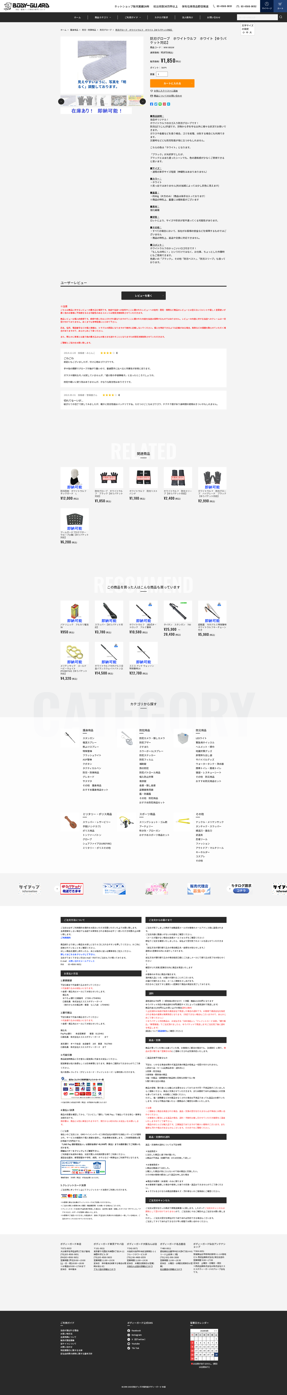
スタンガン (88, 738)
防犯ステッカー (147, 755)
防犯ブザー (145, 742)
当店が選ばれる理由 (69, 1330)
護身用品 (74, 29)
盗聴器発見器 (146, 789)
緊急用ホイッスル (205, 742)
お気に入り (166, 90)
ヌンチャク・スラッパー (208, 826)
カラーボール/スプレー (151, 751)
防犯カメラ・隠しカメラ (152, 738)
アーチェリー (146, 826)
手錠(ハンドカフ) (92, 826)
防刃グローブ (106, 29)
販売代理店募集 (67, 1340)
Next (143, 101)
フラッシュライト (92, 755)
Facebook (136, 1330)
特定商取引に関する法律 (71, 1350)
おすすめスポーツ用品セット (154, 835)
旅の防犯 (144, 768)
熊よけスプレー (91, 746)
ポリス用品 (88, 830)
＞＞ (215, 1331)
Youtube (136, 1343)
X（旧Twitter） (139, 1339)
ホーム (77, 17)
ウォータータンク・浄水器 (210, 763)
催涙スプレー (90, 742)
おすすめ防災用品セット (208, 781)
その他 (199, 860)
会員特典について (68, 1337)
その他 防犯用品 (148, 798)
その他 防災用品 (205, 776)
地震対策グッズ (204, 751)
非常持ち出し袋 (204, 755)
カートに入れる (172, 83)
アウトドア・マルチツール (210, 847)
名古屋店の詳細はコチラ (171, 1269)
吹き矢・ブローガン (149, 830)
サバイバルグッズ (205, 759)
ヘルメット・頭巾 (205, 746)
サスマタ (87, 781)
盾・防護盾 (145, 793)
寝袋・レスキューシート (208, 772)
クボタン (87, 763)
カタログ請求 (161, 17)
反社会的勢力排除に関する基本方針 (76, 1353)
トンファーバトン (92, 835)
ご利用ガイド (131, 17)
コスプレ (200, 856)
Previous (61, 101)
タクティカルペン (92, 768)
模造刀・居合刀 (204, 830)
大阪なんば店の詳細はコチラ (140, 1266)
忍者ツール (201, 839)
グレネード (88, 776)
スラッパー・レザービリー (97, 822)
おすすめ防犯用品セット (152, 802)
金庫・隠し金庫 (147, 785)
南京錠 (142, 781)
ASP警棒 (87, 759)
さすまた (144, 746)
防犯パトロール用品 (149, 772)
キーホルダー (203, 852)
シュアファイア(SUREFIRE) (97, 843)
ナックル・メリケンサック (210, 822)
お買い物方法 (66, 1333)
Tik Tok (135, 1348)
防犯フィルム (146, 759)
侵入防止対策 (146, 776)
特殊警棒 (87, 751)
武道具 (199, 835)
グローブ (87, 839)
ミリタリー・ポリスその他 (97, 847)
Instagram (137, 1334)
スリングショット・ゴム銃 (153, 822)
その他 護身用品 (92, 785)
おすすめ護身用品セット (95, 789)
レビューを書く (143, 295)
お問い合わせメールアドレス (82, 960)
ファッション (203, 843)
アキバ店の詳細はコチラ (105, 1269)
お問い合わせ (213, 17)
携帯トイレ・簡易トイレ (208, 768)
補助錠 (142, 763)
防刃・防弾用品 (89, 29)
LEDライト (201, 738)
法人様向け (187, 17)
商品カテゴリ (101, 17)
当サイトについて (68, 1343)
